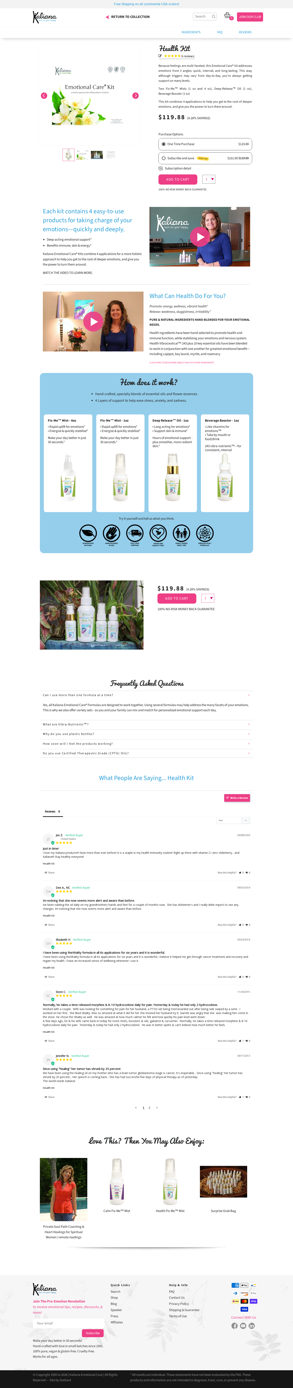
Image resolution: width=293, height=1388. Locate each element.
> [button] (157, 1108)
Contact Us (177, 1297)
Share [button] (51, 872)
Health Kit (48, 863)
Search (115, 1291)
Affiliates (117, 1322)
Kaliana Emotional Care (86, 1374)
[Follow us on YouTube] (243, 1326)
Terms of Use (178, 1316)
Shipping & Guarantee (184, 1310)
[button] (44, 95)
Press (114, 1316)
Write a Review (239, 798)
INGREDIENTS (191, 32)
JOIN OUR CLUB (250, 17)
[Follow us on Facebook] (234, 1326)
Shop (114, 1297)
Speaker (116, 1310)
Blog (114, 1303)
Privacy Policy (179, 1303)
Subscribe (93, 1333)
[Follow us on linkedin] (251, 1326)
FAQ (219, 32)
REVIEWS (245, 32)
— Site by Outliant (58, 1380)
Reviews (50, 811)
